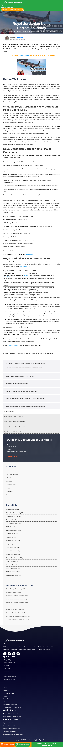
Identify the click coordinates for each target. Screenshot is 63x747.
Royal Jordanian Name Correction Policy (43, 31)
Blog (4, 701)
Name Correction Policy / (20, 31)
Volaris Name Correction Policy (14, 606)
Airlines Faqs (6, 699)
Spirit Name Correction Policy (13, 554)
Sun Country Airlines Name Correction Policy (18, 616)
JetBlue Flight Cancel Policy (13, 571)
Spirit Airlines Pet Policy (12, 533)
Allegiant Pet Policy (11, 537)
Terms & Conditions (9, 693)
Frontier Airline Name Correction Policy (17, 612)
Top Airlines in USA (8, 723)
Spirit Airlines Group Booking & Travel (15, 513)
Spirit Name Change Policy (13, 592)
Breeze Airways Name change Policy (16, 588)
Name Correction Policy (12, 474)
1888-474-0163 (11, 447)
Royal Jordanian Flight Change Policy (13, 416)
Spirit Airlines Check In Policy (13, 516)
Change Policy (10, 470)
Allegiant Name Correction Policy (14, 558)
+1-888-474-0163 (24, 55)
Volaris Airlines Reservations (13, 530)
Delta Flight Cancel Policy (12, 564)
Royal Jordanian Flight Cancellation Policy (15, 426)
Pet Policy (8, 477)
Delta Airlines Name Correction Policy (16, 599)
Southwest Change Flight (9, 731)
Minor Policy (9, 481)
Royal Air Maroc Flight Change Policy (13, 431)
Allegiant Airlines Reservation (13, 519)
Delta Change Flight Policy (13, 547)
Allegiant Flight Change (12, 544)
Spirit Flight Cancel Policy (12, 561)
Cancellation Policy (11, 484)
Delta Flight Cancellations (9, 676)
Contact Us (11, 457)
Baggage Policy (10, 488)
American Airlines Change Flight (11, 728)
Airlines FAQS (9, 491)
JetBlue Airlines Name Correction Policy (17, 602)
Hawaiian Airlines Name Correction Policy (17, 619)
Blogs (7, 495)
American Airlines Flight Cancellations (13, 737)
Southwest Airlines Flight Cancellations (13, 734)
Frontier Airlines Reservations (13, 523)
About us (5, 687)
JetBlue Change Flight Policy (13, 575)
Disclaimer (6, 696)
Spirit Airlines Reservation (12, 509)
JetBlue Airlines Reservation (13, 526)
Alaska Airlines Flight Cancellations (12, 707)
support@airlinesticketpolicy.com (16, 451)
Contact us (6, 690)
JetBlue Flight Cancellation (10, 704)
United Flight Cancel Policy (13, 568)
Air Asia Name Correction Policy (15, 609)
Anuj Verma (19, 37)
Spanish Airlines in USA (9, 725)
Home (7, 31)
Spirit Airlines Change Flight (13, 540)
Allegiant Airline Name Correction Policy (17, 595)
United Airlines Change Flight (13, 551)
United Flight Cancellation (9, 679)
